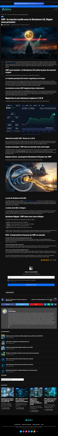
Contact (42, 424)
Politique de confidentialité (12, 281)
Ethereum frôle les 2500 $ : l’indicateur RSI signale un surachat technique (21, 370)
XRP (5, 14)
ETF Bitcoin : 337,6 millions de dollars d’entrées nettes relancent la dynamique (22, 353)
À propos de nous (17, 424)
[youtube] (26, 431)
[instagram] (23, 431)
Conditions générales (36, 424)
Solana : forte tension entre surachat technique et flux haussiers (19, 358)
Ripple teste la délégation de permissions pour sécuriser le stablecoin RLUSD (36, 401)
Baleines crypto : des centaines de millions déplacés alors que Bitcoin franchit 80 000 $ (24, 335)
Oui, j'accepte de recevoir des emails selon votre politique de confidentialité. (22, 280)
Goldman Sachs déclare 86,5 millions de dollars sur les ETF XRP (19, 347)
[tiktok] (37, 431)
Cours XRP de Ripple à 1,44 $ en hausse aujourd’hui (31, 134)
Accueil (2, 14)
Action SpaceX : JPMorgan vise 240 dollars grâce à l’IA (17, 341)
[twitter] (21, 431)
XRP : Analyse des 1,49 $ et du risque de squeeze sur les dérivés (19, 364)
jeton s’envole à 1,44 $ (10, 63)
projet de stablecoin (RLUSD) (30, 201)
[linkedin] (29, 431)
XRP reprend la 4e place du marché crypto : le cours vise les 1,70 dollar (50, 401)
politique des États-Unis (9, 292)
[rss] (34, 431)
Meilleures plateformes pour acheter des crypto (29, 3)
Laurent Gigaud (6, 24)
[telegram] (32, 431)
